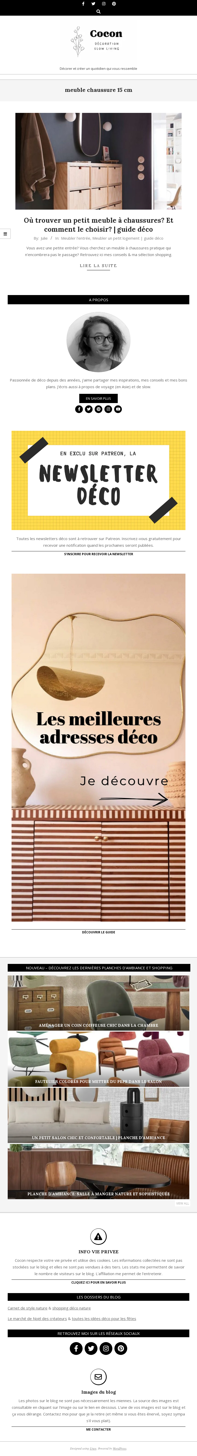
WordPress (119, 1448)
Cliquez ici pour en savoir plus (98, 1282)
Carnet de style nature (27, 1308)
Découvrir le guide (98, 932)
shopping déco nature (71, 1308)
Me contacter (98, 1429)
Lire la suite (98, 265)
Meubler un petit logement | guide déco (127, 238)
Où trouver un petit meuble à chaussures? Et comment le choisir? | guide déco (98, 224)
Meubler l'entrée (75, 238)
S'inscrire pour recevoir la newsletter (98, 554)
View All (182, 1203)
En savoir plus (98, 398)
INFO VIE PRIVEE (98, 1252)
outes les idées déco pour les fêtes (104, 1318)
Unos (93, 1448)
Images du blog (98, 1392)
